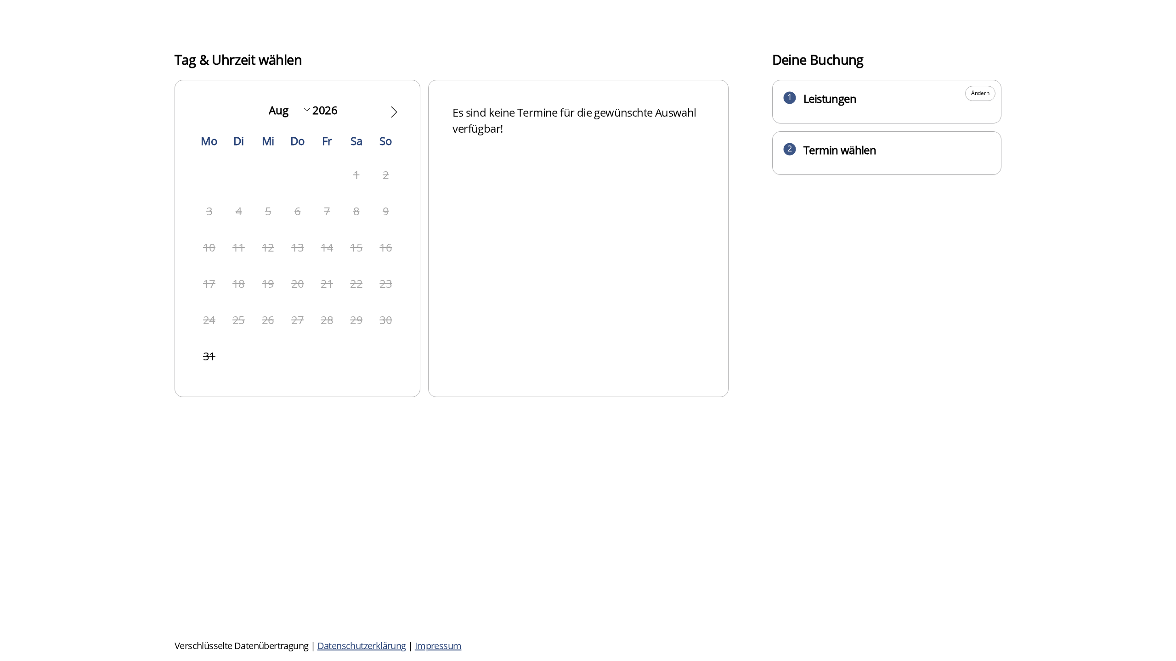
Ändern (980, 93)
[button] (394, 112)
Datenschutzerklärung (361, 645)
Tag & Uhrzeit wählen (238, 59)
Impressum (438, 645)
